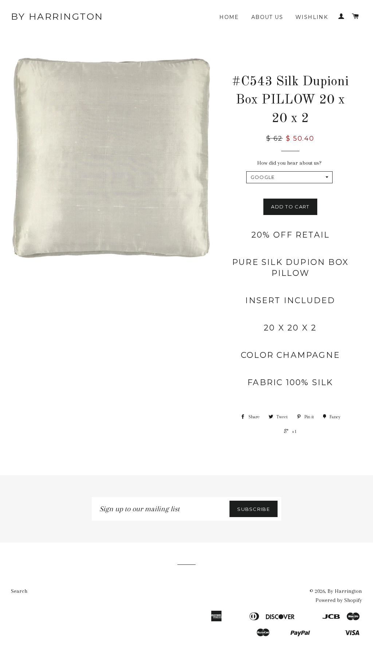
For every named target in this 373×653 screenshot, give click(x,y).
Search (19, 591)
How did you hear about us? (289, 163)
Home (229, 17)
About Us (267, 17)
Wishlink (311, 17)
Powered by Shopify (338, 600)
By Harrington (57, 16)
